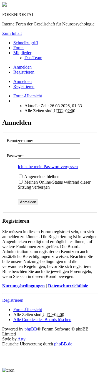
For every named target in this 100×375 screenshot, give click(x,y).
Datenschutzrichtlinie (68, 285)
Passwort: (15, 155)
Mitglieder (22, 52)
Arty (22, 339)
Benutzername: (20, 140)
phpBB (30, 329)
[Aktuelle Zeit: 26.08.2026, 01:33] (15, 100)
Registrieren (23, 86)
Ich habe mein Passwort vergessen (48, 166)
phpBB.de (63, 344)
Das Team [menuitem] (33, 57)
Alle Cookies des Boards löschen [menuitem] (42, 319)
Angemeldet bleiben (41, 176)
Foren (18, 47)
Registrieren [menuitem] (23, 72)
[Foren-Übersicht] (4, 5)
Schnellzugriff (25, 42)
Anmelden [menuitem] (22, 67)
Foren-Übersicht (27, 309)
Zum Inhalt (12, 33)
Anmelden (22, 81)
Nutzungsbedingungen (23, 285)
